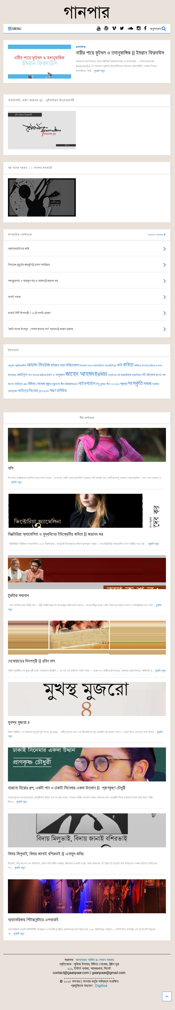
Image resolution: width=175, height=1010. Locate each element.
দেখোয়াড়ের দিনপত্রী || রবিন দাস (31, 661)
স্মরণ (52, 390)
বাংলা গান (161, 375)
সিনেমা (33, 390)
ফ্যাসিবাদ (136, 375)
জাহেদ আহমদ (79, 374)
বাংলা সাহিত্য (15, 384)
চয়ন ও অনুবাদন (56, 375)
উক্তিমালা (72, 365)
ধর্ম (118, 375)
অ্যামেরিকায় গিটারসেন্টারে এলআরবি (33, 919)
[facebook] (145, 28)
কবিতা (128, 365)
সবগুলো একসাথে (156, 234)
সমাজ (147, 383)
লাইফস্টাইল (86, 383)
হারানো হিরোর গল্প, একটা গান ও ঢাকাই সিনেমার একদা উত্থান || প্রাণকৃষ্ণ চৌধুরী (66, 788)
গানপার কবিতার (39, 375)
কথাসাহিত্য (98, 365)
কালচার (12, 375)
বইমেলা (150, 375)
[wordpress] (106, 28)
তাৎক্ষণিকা (112, 375)
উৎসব (90, 365)
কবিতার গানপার (141, 365)
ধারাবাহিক (126, 375)
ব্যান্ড (48, 384)
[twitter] (122, 28)
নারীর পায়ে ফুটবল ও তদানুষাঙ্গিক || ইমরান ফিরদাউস (120, 53)
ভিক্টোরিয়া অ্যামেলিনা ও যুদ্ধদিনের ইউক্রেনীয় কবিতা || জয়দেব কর (55, 534)
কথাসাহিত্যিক (110, 365)
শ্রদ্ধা (123, 384)
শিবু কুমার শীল (103, 384)
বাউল (25, 384)
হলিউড (62, 390)
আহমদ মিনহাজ (38, 365)
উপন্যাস (83, 365)
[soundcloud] (130, 28)
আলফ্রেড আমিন (85, 960)
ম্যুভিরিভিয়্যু (81, 47)
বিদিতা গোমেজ (36, 383)
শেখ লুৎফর (115, 384)
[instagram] (139, 28)
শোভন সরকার (106, 960)
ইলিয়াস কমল (58, 365)
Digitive (101, 985)
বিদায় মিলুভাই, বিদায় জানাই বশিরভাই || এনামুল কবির (46, 853)
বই (144, 374)
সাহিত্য (23, 390)
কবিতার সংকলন (155, 365)
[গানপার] (87, 18)
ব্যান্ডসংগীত (58, 384)
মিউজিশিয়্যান (71, 384)
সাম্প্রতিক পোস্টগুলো (20, 234)
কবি (119, 365)
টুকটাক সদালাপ (18, 595)
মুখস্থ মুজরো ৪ (19, 722)
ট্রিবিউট (101, 374)
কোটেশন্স (22, 374)
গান (30, 375)
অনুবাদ (11, 365)
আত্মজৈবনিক (20, 365)
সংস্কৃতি (135, 383)
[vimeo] (114, 28)
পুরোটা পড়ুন (99, 70)
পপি (10, 468)
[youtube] (99, 28)
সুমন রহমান (44, 391)
